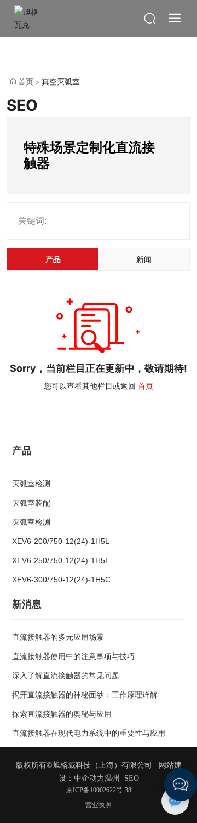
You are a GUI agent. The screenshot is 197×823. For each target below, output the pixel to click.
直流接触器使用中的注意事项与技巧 (73, 656)
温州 (112, 778)
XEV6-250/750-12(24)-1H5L (60, 560)
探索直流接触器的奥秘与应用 (62, 714)
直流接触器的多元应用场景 (58, 637)
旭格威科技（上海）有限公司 (102, 765)
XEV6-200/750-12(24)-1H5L (60, 541)
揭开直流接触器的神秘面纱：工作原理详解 (85, 694)
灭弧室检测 (31, 483)
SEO (131, 778)
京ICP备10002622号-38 (98, 790)
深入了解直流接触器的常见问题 (65, 675)
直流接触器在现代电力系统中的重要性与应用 (88, 733)
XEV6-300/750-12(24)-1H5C (61, 579)
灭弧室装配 (31, 502)
